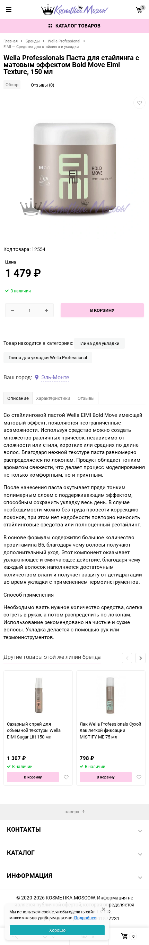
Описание (18, 398)
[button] (140, 658)
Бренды (33, 40)
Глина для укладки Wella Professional (48, 357)
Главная (10, 40)
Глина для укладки (99, 343)
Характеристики (53, 398)
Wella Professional (64, 40)
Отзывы (86, 398)
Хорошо (57, 930)
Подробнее (85, 917)
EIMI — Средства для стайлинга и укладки (41, 46)
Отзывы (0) (42, 85)
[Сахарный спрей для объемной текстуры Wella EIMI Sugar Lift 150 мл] (38, 695)
